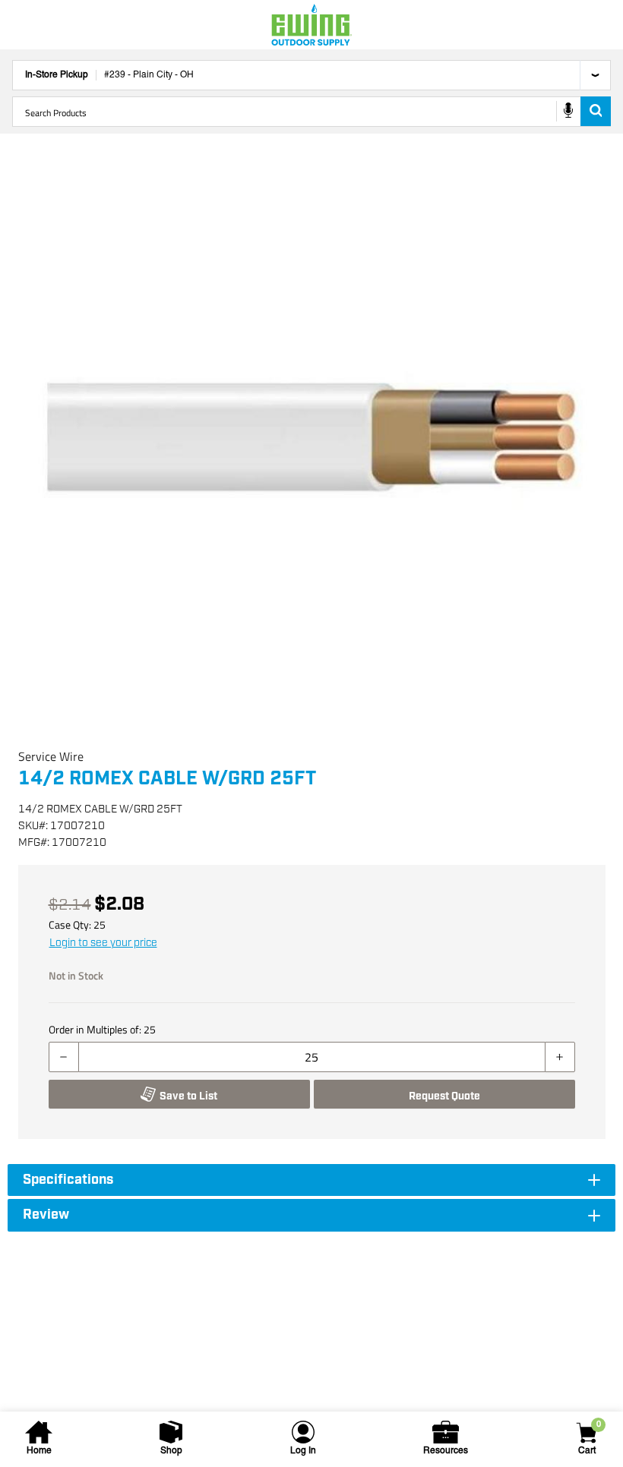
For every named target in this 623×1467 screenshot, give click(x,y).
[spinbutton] (312, 1057)
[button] (311, 440)
